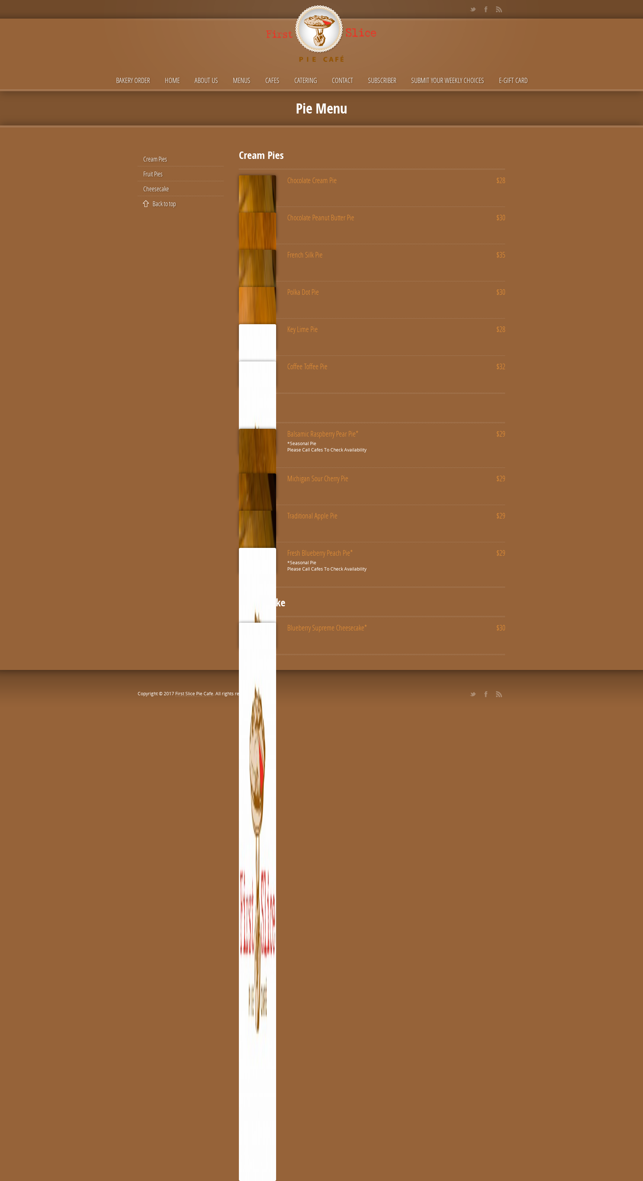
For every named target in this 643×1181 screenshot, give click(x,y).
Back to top (164, 203)
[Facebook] (485, 9)
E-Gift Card (513, 80)
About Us (206, 80)
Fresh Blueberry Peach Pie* (320, 553)
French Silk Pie (305, 254)
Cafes (272, 80)
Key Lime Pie (302, 329)
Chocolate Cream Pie (312, 180)
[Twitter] (472, 9)
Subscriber (382, 80)
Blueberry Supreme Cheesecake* (327, 627)
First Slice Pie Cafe (194, 693)
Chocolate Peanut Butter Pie (320, 217)
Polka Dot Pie (303, 292)
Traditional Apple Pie (312, 515)
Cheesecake (156, 188)
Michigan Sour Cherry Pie (317, 478)
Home (172, 80)
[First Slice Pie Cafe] (321, 36)
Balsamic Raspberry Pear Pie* (322, 433)
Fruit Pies (153, 173)
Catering (305, 80)
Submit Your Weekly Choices (447, 80)
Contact (342, 80)
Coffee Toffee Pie (307, 366)
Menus (241, 80)
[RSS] (498, 9)
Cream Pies (155, 158)
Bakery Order (133, 80)
